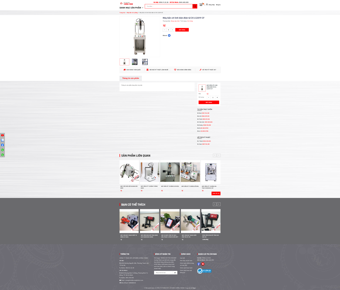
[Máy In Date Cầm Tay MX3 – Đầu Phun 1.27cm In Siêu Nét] (170, 221)
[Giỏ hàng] (201, 4)
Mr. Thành (204, 141)
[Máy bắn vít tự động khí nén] (170, 172)
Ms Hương (204, 125)
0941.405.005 (184, 2)
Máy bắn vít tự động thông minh (149, 187)
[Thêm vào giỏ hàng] (135, 191)
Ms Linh (203, 116)
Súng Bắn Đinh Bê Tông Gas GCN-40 (210, 236)
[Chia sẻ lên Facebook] (169, 35)
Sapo (194, 288)
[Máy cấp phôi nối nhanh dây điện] (129, 172)
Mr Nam (203, 113)
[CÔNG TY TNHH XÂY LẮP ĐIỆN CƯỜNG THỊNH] (126, 3)
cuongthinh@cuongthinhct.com (134, 280)
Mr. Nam (203, 144)
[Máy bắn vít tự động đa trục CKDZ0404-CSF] (210, 172)
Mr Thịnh (203, 119)
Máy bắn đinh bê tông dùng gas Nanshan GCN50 (149, 236)
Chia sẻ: (165, 35)
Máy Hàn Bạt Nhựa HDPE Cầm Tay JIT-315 (189, 236)
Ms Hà (202, 128)
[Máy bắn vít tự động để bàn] (190, 172)
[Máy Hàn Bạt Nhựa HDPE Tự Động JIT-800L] (129, 221)
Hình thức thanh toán (186, 260)
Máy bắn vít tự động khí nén (170, 186)
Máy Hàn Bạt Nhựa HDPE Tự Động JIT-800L (128, 236)
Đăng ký (218, 4)
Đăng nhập (212, 4)
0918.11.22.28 (163, 2)
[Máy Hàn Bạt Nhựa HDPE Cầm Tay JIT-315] (190, 221)
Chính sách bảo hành (186, 268)
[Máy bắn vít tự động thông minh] (149, 172)
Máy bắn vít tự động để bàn (190, 186)
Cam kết (182, 258)
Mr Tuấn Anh (204, 122)
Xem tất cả (216, 193)
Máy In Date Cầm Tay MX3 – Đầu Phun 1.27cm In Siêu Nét (169, 236)
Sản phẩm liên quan (135, 155)
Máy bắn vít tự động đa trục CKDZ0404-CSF (209, 187)
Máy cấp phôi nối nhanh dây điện (129, 187)
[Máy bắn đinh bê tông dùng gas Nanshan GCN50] (149, 221)
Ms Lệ (202, 131)
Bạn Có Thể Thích (133, 204)
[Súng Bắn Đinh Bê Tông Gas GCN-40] (210, 221)
